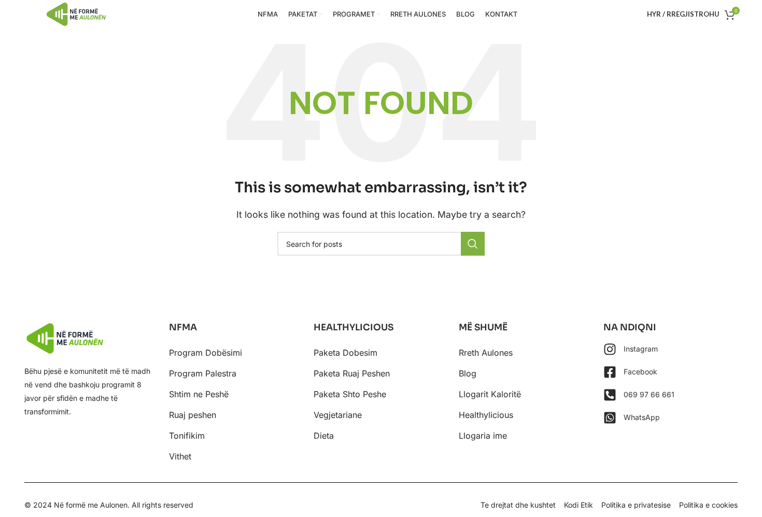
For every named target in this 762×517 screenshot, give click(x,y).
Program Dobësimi (205, 352)
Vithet (180, 456)
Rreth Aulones (486, 352)
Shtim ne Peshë (199, 394)
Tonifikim (187, 435)
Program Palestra (202, 373)
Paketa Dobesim (345, 352)
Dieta (324, 435)
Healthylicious (486, 415)
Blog (467, 373)
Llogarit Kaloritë (490, 394)
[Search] (473, 244)
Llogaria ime (483, 435)
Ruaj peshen (192, 415)
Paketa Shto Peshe (350, 394)
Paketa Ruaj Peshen (352, 373)
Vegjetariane (338, 415)
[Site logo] (76, 13)
